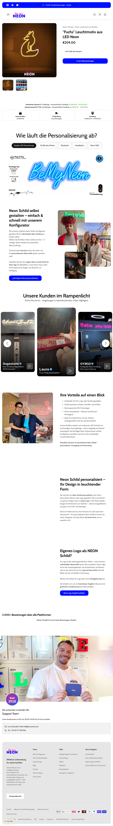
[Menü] (8, 14)
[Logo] (19, 14)
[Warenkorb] (105, 14)
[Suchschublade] (94, 14)
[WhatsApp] (17, 5)
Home (65, 27)
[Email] (12, 5)
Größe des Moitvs (47, 145)
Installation (79, 145)
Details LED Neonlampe (24, 145)
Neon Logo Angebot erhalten (74, 593)
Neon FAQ (94, 145)
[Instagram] (7, 5)
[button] (7, 343)
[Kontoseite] (99, 14)
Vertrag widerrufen (15, 796)
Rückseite (65, 145)
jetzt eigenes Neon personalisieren (25, 278)
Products (71, 27)
